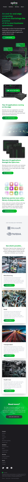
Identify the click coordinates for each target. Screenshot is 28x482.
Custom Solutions (5, 456)
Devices (3, 433)
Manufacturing (5, 446)
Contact (3, 464)
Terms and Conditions (15, 478)
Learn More (8, 37)
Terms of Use (8, 478)
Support (4, 462)
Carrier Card (4, 442)
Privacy (3, 478)
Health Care (4, 452)
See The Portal (8, 172)
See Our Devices (10, 117)
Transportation (5, 450)
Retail (3, 448)
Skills (3, 438)
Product (4, 431)
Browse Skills (9, 211)
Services (4, 454)
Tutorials (4, 436)
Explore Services (14, 416)
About (3, 460)
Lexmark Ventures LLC (20, 475)
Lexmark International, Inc (17, 476)
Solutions (4, 444)
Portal (3, 435)
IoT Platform (4, 458)
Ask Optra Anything (6, 440)
